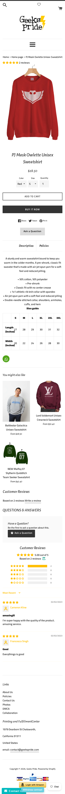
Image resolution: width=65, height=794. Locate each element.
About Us (8, 692)
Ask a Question (32, 231)
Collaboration (10, 713)
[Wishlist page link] (39, 4)
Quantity (44, 178)
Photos (6, 705)
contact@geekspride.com (24, 750)
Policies (44, 245)
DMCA (6, 709)
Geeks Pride (32, 768)
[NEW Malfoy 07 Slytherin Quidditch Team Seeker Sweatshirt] (16, 453)
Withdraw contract (32, 789)
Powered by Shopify (46, 768)
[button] (11, 63)
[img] (10, 602)
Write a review (33, 501)
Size (33, 178)
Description (26, 245)
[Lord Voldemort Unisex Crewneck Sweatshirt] (49, 396)
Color (21, 178)
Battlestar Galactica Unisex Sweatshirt (16, 427)
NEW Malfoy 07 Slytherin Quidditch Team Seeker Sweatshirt (16, 473)
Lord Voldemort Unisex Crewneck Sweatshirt (48, 418)
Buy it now (32, 209)
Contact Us (9, 700)
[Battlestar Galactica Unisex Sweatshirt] (16, 401)
